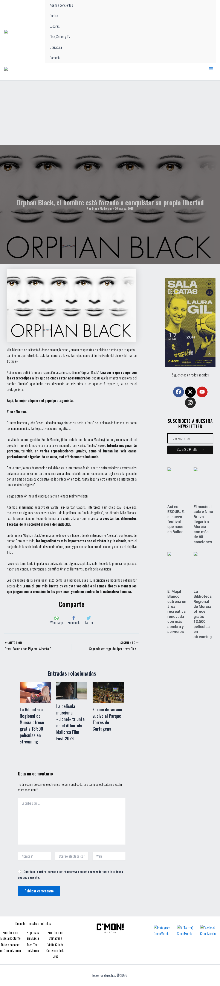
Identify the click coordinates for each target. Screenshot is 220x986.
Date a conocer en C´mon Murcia (10, 947)
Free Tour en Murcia (33, 947)
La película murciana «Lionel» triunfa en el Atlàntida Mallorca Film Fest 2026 (70, 722)
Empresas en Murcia (33, 935)
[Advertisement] (110, 113)
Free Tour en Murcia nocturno (10, 935)
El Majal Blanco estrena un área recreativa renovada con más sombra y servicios (176, 611)
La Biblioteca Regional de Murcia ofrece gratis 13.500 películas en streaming (32, 725)
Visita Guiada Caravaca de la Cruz (55, 950)
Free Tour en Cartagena (55, 935)
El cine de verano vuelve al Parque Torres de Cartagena (107, 719)
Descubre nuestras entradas (33, 923)
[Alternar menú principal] (211, 68)
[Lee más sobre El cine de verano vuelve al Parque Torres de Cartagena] (108, 691)
